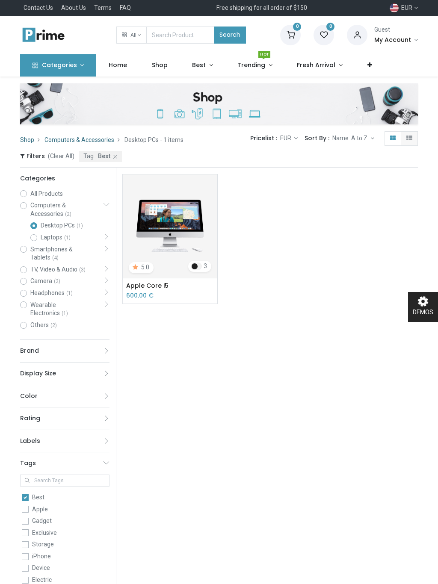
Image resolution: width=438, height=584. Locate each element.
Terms (103, 7)
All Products (46, 193)
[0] (290, 34)
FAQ (125, 7)
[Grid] (393, 138)
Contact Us (38, 7)
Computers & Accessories (79, 139)
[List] (409, 138)
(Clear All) (61, 156)
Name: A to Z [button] (350, 138)
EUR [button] (286, 138)
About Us (73, 7)
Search (229, 34)
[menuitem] (118, 65)
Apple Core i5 (147, 286)
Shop (27, 139)
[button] (131, 35)
